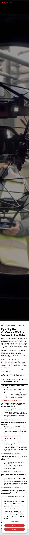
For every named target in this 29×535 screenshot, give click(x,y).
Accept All (14, 525)
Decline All (14, 529)
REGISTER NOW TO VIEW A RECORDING (11, 400)
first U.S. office (19, 341)
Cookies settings (14, 521)
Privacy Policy (11, 508)
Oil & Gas (19, 355)
